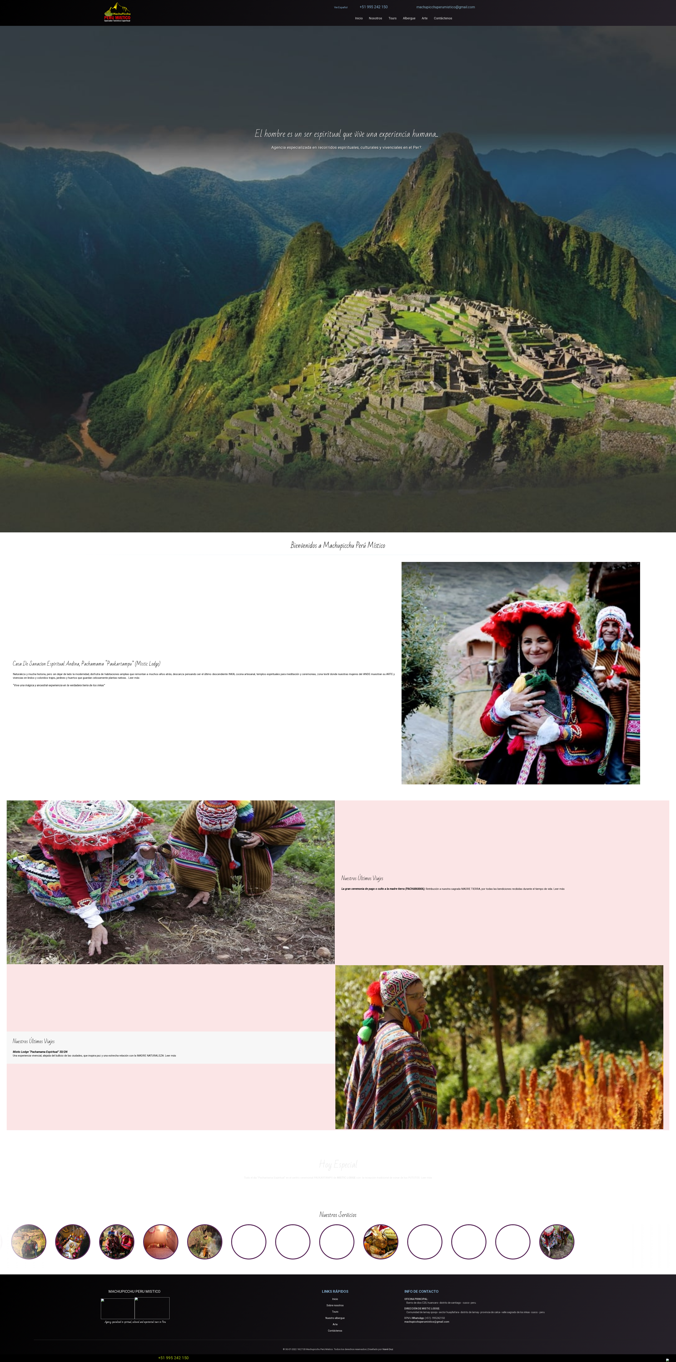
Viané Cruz (387, 1349)
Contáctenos (335, 1330)
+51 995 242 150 (374, 7)
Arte (335, 1324)
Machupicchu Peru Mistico (135, 1291)
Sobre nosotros (335, 1305)
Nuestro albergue (335, 1318)
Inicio (335, 1299)
